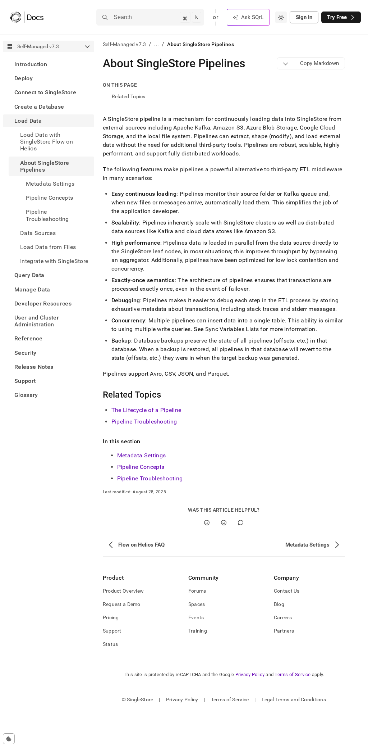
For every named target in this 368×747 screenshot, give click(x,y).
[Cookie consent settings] (9, 738)
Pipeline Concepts (49, 197)
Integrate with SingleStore (54, 261)
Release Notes (33, 366)
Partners (284, 631)
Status (110, 644)
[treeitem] (48, 64)
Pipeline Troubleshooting (47, 215)
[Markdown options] (285, 63)
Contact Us (287, 591)
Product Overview (123, 591)
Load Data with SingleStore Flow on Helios (46, 141)
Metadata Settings (141, 455)
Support (25, 380)
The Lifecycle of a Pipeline (146, 410)
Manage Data (32, 289)
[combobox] (281, 17)
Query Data (29, 275)
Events (196, 617)
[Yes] (206, 523)
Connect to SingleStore (45, 92)
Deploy (23, 78)
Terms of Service (292, 674)
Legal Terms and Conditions (294, 699)
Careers (283, 617)
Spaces (196, 604)
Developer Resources (43, 303)
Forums (197, 591)
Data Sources (38, 233)
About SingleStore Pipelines (44, 166)
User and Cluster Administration (36, 321)
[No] (223, 523)
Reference (28, 338)
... (156, 44)
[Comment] (240, 523)
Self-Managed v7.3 (124, 44)
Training (197, 631)
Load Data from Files (48, 247)
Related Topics (129, 96)
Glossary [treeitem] (26, 394)
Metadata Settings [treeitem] (50, 183)
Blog (279, 604)
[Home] (26, 17)
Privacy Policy (250, 674)
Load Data (28, 120)
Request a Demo (122, 604)
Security (25, 352)
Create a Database (39, 106)
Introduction (30, 64)
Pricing (111, 617)
